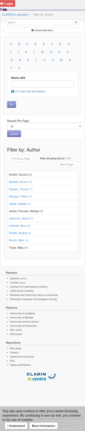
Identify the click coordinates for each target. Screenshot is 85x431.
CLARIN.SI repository (15, 14)
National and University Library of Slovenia (34, 295)
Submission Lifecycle (22, 356)
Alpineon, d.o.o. (18, 278)
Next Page (66, 164)
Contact (14, 352)
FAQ (12, 360)
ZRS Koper (16, 334)
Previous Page (21, 158)
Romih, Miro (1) (18, 240)
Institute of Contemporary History (29, 286)
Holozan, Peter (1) (20, 196)
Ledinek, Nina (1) (19, 226)
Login (9, 3)
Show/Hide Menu (44, 30)
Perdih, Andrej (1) (20, 233)
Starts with (18, 78)
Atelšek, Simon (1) (20, 182)
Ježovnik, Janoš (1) (21, 218)
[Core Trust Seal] (42, 392)
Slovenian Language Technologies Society (33, 299)
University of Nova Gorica (24, 321)
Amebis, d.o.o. (18, 282)
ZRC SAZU (16, 330)
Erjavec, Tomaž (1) (21, 189)
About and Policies (20, 365)
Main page (15, 348)
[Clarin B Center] (42, 376)
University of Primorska (23, 326)
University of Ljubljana (22, 313)
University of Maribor (22, 317)
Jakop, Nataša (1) (20, 204)
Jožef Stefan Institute (22, 291)
